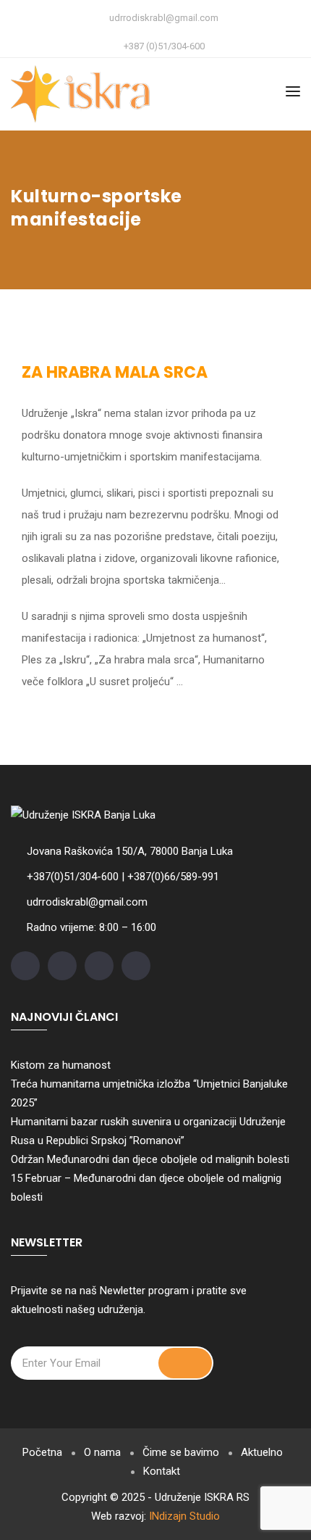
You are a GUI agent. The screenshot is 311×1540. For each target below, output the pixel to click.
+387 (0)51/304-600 (164, 46)
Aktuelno (262, 1452)
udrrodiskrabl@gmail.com (163, 17)
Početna (42, 1452)
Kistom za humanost (61, 1065)
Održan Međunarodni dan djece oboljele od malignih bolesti (150, 1159)
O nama (102, 1452)
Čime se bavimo (180, 1452)
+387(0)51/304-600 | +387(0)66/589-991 (123, 876)
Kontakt (161, 1471)
